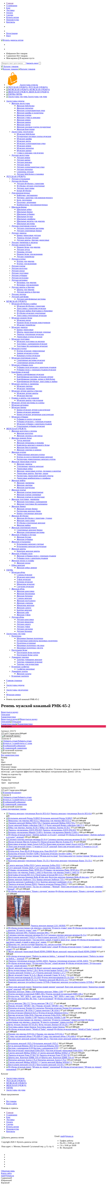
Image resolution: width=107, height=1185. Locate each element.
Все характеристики (10, 755)
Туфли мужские (24, 579)
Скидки (9, 15)
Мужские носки (24, 320)
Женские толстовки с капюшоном (32, 502)
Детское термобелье (25, 256)
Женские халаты (24, 674)
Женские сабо (23, 612)
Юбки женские (18, 565)
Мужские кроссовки (26, 577)
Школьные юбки (24, 209)
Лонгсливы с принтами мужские (31, 308)
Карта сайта (11, 1104)
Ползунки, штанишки (26, 202)
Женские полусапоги (26, 601)
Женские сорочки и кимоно (29, 450)
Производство (12, 20)
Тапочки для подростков (28, 664)
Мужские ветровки (20, 405)
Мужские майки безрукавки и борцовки (35, 311)
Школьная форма (19, 207)
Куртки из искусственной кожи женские (35, 457)
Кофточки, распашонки (27, 195)
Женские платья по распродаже (31, 497)
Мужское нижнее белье (21, 318)
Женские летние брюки (27, 509)
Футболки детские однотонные (31, 186)
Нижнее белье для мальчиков (30, 254)
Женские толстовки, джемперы (25, 499)
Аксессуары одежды (29, 85)
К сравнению (21, 748)
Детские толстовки (19, 273)
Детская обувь (17, 617)
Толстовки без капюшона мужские (32, 346)
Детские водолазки (19, 278)
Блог (8, 8)
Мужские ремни (24, 146)
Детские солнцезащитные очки (30, 167)
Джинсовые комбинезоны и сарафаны (34, 478)
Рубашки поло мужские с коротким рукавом (36, 367)
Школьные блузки (25, 216)
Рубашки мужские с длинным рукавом (34, 421)
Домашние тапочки (20, 657)
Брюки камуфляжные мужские (30, 374)
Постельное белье (19, 650)
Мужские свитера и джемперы (25, 384)
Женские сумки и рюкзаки (28, 117)
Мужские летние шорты (27, 393)
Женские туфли (24, 615)
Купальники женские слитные (30, 544)
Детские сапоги (24, 624)
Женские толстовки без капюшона (32, 504)
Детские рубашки (19, 275)
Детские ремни (23, 157)
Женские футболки (19, 516)
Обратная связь (8, 1171)
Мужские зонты (24, 141)
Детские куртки (18, 259)
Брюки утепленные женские (29, 513)
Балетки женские (24, 610)
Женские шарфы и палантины (30, 113)
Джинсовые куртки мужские (29, 337)
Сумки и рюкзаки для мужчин (30, 153)
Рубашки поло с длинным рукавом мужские (36, 370)
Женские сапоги (24, 608)
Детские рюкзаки (24, 162)
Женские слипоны (25, 603)
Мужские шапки (24, 150)
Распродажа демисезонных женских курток (36, 459)
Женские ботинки (25, 596)
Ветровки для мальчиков (28, 285)
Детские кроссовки (25, 619)
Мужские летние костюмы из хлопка (27, 403)
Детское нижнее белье (21, 245)
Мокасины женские (25, 605)
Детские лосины (18, 294)
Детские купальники (20, 179)
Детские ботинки (24, 631)
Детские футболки (19, 181)
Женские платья (18, 490)
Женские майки (24, 525)
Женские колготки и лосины (24, 431)
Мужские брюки (18, 407)
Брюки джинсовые (25, 329)
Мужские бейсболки (26, 134)
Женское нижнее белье (21, 438)
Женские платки (24, 115)
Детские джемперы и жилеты (24, 242)
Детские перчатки (25, 169)
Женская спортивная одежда (24, 527)
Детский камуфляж (20, 296)
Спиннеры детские (25, 172)
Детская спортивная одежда (23, 226)
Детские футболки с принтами (30, 183)
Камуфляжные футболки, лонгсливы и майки (37, 381)
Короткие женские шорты (28, 551)
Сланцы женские (24, 598)
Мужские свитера (24, 386)
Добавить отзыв (24, 741)
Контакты (10, 22)
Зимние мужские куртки (28, 353)
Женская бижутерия (25, 129)
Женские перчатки (25, 108)
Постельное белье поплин (28, 652)
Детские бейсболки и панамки (30, 174)
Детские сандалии (25, 629)
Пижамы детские (24, 252)
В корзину (16, 736)
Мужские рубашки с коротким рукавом (34, 424)
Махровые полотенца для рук (30, 648)
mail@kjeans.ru (66, 1136)
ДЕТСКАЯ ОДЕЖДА (38, 87)
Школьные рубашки (26, 214)
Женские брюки (18, 506)
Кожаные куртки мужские (28, 355)
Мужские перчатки (25, 148)
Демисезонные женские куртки (31, 454)
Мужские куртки (19, 348)
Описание (5, 721)
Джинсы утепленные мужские (30, 334)
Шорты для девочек (25, 289)
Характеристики (8, 724)
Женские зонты (23, 124)
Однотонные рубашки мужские (31, 426)
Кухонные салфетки (20, 666)
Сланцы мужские (24, 575)
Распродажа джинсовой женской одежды (35, 476)
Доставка (10, 10)
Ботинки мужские (25, 582)
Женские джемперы (25, 483)
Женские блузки (24, 537)
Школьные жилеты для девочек (31, 221)
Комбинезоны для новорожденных (32, 205)
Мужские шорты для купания (30, 400)
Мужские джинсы (19, 327)
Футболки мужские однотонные (31, 313)
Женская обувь (18, 589)
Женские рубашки (25, 539)
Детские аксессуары (20, 155)
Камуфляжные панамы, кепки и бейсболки (36, 379)
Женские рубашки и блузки (23, 535)
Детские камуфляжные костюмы (31, 299)
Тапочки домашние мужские (29, 662)
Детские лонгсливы (25, 188)
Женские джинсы (24, 464)
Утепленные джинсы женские (30, 466)
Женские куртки (18, 452)
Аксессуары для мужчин (22, 132)
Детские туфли (23, 626)
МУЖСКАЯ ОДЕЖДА (39, 89)
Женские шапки (24, 122)
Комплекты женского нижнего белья (33, 445)
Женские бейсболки (25, 106)
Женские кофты (18, 480)
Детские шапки (23, 160)
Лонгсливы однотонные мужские (32, 315)
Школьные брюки (25, 212)
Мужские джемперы (26, 388)
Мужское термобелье (26, 325)
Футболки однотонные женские (31, 523)
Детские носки (18, 271)
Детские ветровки (19, 280)
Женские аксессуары (20, 103)
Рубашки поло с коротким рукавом (32, 558)
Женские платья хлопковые (29, 494)
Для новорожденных (20, 193)
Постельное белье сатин (27, 655)
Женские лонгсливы (26, 520)
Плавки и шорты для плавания (25, 398)
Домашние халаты (19, 671)
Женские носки (23, 563)
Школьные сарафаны (26, 219)
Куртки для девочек (25, 261)
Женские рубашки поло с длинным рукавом (36, 556)
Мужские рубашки (19, 417)
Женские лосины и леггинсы (30, 436)
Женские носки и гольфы (22, 560)
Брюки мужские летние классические (33, 410)
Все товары (11, 1101)
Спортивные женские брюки (30, 530)
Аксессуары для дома (37, 96)
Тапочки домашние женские (29, 659)
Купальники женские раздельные (31, 546)
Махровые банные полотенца (30, 638)
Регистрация (11, 33)
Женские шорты (18, 549)
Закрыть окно (32, 63)
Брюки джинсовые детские (29, 235)
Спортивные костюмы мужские (31, 360)
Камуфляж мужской (20, 372)
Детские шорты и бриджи (22, 287)
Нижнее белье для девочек (28, 247)
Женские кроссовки (25, 591)
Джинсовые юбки (25, 469)
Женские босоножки (26, 593)
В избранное (20, 746)
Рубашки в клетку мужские (29, 419)
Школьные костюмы (26, 223)
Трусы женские (23, 440)
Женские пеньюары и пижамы (30, 443)
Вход (8, 36)
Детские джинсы (18, 233)
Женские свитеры (24, 485)
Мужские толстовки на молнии (31, 341)
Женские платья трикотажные (30, 492)
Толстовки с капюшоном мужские (32, 344)
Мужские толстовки (20, 339)
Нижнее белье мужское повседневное (33, 322)
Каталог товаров (10, 66)
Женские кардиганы (26, 487)
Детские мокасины (25, 622)
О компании (11, 5)
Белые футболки (24, 190)
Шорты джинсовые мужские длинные (34, 332)
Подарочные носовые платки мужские (34, 136)
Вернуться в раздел (9, 719)
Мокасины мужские (26, 584)
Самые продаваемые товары (13, 809)
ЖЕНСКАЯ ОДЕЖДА (39, 92)
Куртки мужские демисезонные (31, 351)
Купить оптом (12, 17)
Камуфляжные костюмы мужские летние (35, 377)
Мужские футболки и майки (24, 304)
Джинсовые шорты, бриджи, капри (32, 473)
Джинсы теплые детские (28, 238)
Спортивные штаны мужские (30, 362)
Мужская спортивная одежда (24, 358)
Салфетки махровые (26, 669)
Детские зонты (23, 165)
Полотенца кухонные (26, 643)
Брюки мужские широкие (28, 412)
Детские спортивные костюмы (30, 228)
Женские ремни (24, 120)
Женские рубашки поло (21, 553)
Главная (9, 3)
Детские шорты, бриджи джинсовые (33, 240)
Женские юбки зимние (27, 568)
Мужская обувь (18, 572)
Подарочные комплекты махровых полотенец (37, 641)
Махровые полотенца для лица (30, 645)
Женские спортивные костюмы (30, 532)
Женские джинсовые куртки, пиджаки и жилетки (39, 471)
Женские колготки (25, 433)
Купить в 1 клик (25, 743)
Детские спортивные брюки (29, 231)
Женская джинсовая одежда (23, 461)
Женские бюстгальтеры (27, 447)
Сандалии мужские (25, 586)
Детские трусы (23, 249)
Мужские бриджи (24, 395)
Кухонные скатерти (20, 676)
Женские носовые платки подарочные (34, 127)
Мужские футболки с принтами (31, 306)
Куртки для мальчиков (27, 264)
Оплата (9, 13)
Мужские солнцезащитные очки (31, 143)
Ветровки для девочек (26, 282)
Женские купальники (21, 542)
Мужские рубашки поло (22, 365)
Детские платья (18, 266)
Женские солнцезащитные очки (31, 110)
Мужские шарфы (24, 139)
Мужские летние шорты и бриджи (26, 391)
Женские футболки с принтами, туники (34, 518)
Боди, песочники (24, 200)
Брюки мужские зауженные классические (35, 414)
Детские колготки (19, 268)
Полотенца (16, 636)
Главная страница (14, 680)
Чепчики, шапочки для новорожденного (35, 198)
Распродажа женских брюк (29, 511)
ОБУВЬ (19, 94)
